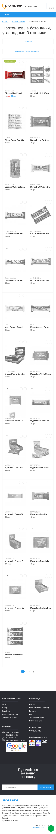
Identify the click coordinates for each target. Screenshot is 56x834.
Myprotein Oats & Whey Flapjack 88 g (15, 514)
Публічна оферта (35, 721)
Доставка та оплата (9, 717)
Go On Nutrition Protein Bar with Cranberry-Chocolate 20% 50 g (15, 280)
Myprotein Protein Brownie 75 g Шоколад (40, 561)
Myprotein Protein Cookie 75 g (15, 608)
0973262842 (35, 731)
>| (33, 671)
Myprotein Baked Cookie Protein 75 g (15, 421)
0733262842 (31, 6)
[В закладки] (25, 61)
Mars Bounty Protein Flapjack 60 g (15, 327)
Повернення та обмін (10, 714)
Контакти (32, 711)
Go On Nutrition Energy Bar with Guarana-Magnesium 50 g (15, 234)
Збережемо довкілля (37, 717)
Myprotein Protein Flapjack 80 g (40, 608)
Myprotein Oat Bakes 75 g (40, 467)
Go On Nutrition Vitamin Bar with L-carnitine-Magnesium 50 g (40, 280)
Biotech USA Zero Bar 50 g (40, 187)
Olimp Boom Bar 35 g (14, 140)
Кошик (51, 8)
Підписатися (45, 787)
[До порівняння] (21, 61)
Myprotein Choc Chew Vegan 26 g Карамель (40, 421)
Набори (5, 708)
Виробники (6, 711)
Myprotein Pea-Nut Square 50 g (40, 514)
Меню (7, 15)
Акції (4, 704)
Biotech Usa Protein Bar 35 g (40, 140)
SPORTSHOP (10, 800)
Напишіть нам (38, 828)
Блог (31, 714)
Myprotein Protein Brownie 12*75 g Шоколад (15, 561)
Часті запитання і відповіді (39, 708)
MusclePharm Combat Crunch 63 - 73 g (15, 374)
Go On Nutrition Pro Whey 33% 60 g (40, 234)
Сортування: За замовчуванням (27, 51)
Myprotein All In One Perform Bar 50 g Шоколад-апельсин (40, 374)
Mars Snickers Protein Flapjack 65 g (40, 327)
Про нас (32, 704)
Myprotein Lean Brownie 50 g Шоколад (15, 467)
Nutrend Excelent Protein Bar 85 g (15, 655)
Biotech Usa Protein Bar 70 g (15, 93)
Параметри (28, 41)
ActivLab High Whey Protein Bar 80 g (40, 93)
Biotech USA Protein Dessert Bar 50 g (15, 187)
